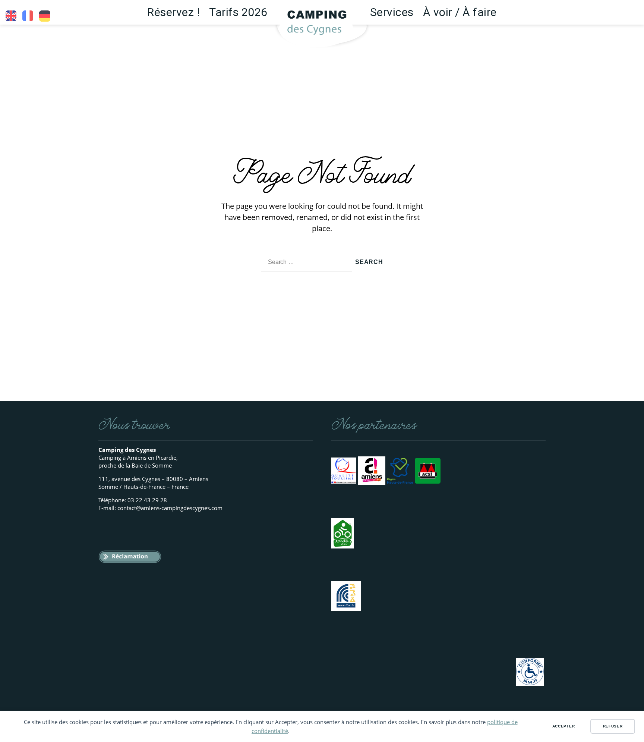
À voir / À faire (460, 12)
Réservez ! (173, 12)
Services (392, 12)
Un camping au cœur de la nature (28, 16)
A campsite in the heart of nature (11, 16)
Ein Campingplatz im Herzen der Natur (44, 16)
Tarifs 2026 (238, 12)
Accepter (563, 726)
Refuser (613, 726)
